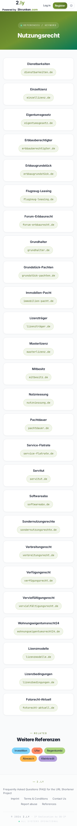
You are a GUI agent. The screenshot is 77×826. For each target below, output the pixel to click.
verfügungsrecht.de (38, 580)
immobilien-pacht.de (38, 301)
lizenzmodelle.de (38, 657)
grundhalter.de (38, 250)
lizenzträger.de (38, 326)
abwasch (28, 758)
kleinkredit (47, 758)
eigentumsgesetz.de (38, 123)
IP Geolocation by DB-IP (50, 816)
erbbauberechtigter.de (38, 148)
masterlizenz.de (38, 352)
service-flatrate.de (38, 453)
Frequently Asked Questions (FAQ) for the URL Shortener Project (38, 791)
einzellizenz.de (38, 97)
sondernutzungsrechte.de (38, 529)
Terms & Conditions (36, 798)
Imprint (15, 798)
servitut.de (38, 479)
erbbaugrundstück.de (38, 174)
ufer (37, 750)
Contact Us (59, 798)
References (49, 804)
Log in (47, 5)
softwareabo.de (38, 504)
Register (60, 5)
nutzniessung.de (38, 402)
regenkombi (54, 750)
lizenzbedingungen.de (38, 682)
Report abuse (29, 804)
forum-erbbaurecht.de (38, 224)
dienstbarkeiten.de (38, 72)
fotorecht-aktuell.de (38, 707)
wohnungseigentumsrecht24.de (38, 631)
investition (21, 750)
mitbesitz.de (38, 377)
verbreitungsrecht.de (38, 555)
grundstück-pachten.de (38, 275)
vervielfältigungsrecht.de (38, 606)
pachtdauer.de (38, 428)
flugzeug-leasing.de (38, 199)
